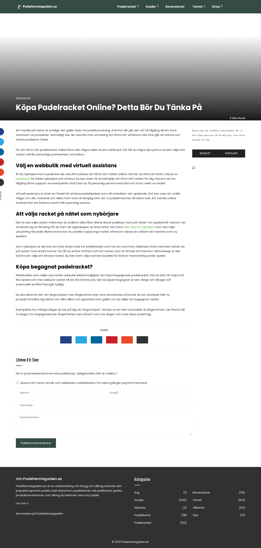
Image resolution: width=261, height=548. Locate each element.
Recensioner (175, 6)
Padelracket (126, 6)
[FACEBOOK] (66, 339)
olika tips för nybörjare (139, 227)
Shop (216, 6)
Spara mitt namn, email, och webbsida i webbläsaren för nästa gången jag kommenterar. (84, 383)
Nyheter (160, 508)
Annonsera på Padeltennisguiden (39, 513)
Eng (160, 492)
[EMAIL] (142, 339)
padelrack (23, 179)
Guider (151, 6)
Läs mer (21, 503)
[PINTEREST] (112, 339)
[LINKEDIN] (96, 339)
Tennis (197, 6)
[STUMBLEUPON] (127, 339)
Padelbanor (160, 515)
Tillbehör (219, 508)
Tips (219, 515)
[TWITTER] (81, 339)
